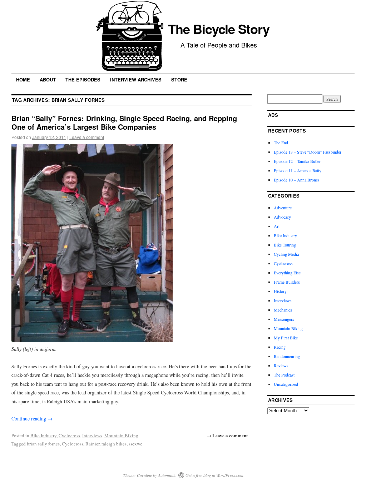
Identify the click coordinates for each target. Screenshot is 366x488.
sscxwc (135, 443)
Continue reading (32, 418)
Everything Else (287, 272)
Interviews (92, 435)
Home (23, 79)
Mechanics (283, 310)
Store (179, 79)
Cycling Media (286, 254)
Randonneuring (287, 356)
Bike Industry (43, 435)
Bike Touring (285, 245)
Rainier (92, 443)
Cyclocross (69, 435)
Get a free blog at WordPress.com (214, 475)
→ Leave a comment (227, 435)
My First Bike (286, 337)
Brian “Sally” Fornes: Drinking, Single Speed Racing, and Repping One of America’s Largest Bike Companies (124, 122)
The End (281, 142)
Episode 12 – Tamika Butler (297, 161)
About (48, 79)
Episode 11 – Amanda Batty (297, 170)
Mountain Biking (121, 435)
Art (277, 226)
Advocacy (282, 217)
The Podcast (284, 375)
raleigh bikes (114, 443)
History (280, 291)
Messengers (284, 319)
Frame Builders (287, 282)
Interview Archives (136, 79)
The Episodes (82, 79)
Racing (280, 347)
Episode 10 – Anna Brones (297, 180)
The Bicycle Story (218, 28)
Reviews (281, 365)
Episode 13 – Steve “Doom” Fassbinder (307, 152)
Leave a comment (86, 137)
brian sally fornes (43, 443)
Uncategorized (286, 384)
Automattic (167, 475)
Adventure (283, 207)
